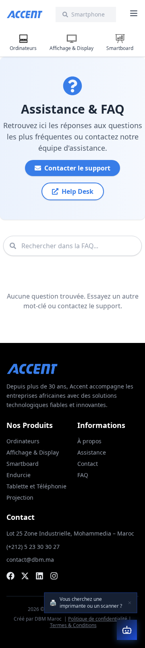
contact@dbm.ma (30, 559)
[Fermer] (129, 603)
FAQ (82, 475)
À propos (89, 441)
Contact (87, 463)
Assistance (91, 452)
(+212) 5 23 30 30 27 (33, 546)
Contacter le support (77, 168)
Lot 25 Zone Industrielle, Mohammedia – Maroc (70, 533)
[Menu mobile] (134, 13)
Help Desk (77, 191)
